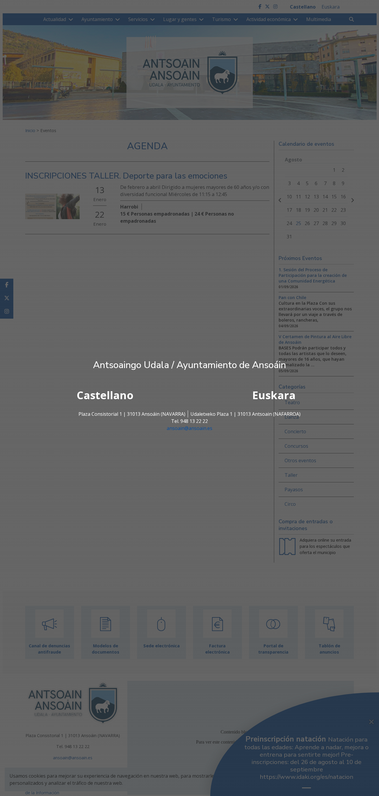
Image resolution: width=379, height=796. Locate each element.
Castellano (105, 395)
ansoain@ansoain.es (189, 428)
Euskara (274, 395)
